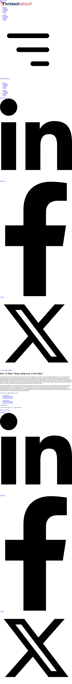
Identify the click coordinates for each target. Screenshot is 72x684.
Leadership (5, 8)
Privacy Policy (6, 395)
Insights (4, 11)
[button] (28, 77)
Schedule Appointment (8, 397)
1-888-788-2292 (3, 405)
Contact (4, 12)
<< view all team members (6, 370)
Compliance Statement (8, 396)
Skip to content (3, 0)
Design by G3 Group (4, 409)
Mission (4, 7)
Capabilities (5, 10)
